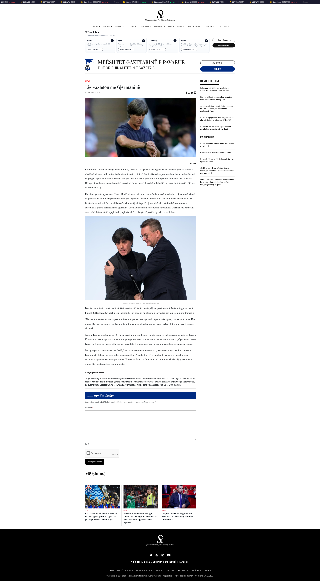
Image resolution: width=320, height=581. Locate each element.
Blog (170, 26)
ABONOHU (217, 62)
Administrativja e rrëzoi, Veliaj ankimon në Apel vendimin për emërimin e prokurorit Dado (216, 108)
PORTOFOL (148, 570)
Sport (180, 26)
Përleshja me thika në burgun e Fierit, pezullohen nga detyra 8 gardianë (215, 127)
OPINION (139, 570)
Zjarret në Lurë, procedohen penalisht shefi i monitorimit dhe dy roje (216, 98)
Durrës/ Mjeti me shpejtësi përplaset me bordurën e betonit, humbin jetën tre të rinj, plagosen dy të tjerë (217, 182)
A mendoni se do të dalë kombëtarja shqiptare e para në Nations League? (130, 45)
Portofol (145, 26)
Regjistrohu (224, 45)
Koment (89, 407)
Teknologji (153, 41)
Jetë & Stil (210, 26)
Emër (87, 444)
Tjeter (183, 41)
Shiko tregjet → (94, 49)
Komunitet (158, 26)
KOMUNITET (158, 570)
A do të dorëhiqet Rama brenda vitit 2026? (98, 45)
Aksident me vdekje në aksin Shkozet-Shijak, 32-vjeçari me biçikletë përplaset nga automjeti (217, 170)
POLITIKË (119, 570)
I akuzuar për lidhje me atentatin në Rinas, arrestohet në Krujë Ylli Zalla (215, 89)
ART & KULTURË (184, 570)
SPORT (173, 570)
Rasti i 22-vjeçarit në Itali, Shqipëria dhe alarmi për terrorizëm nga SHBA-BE (217, 118)
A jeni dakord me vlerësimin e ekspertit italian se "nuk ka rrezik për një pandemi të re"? (194, 45)
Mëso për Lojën (224, 40)
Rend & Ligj (120, 26)
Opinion (133, 26)
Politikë (107, 26)
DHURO (217, 69)
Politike (89, 41)
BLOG (167, 570)
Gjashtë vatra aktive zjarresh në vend (215, 152)
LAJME (111, 570)
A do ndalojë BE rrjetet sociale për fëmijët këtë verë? (161, 45)
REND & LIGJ (129, 570)
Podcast (223, 26)
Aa (191, 163)
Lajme (95, 26)
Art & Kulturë (194, 26)
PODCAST (207, 570)
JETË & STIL (197, 570)
